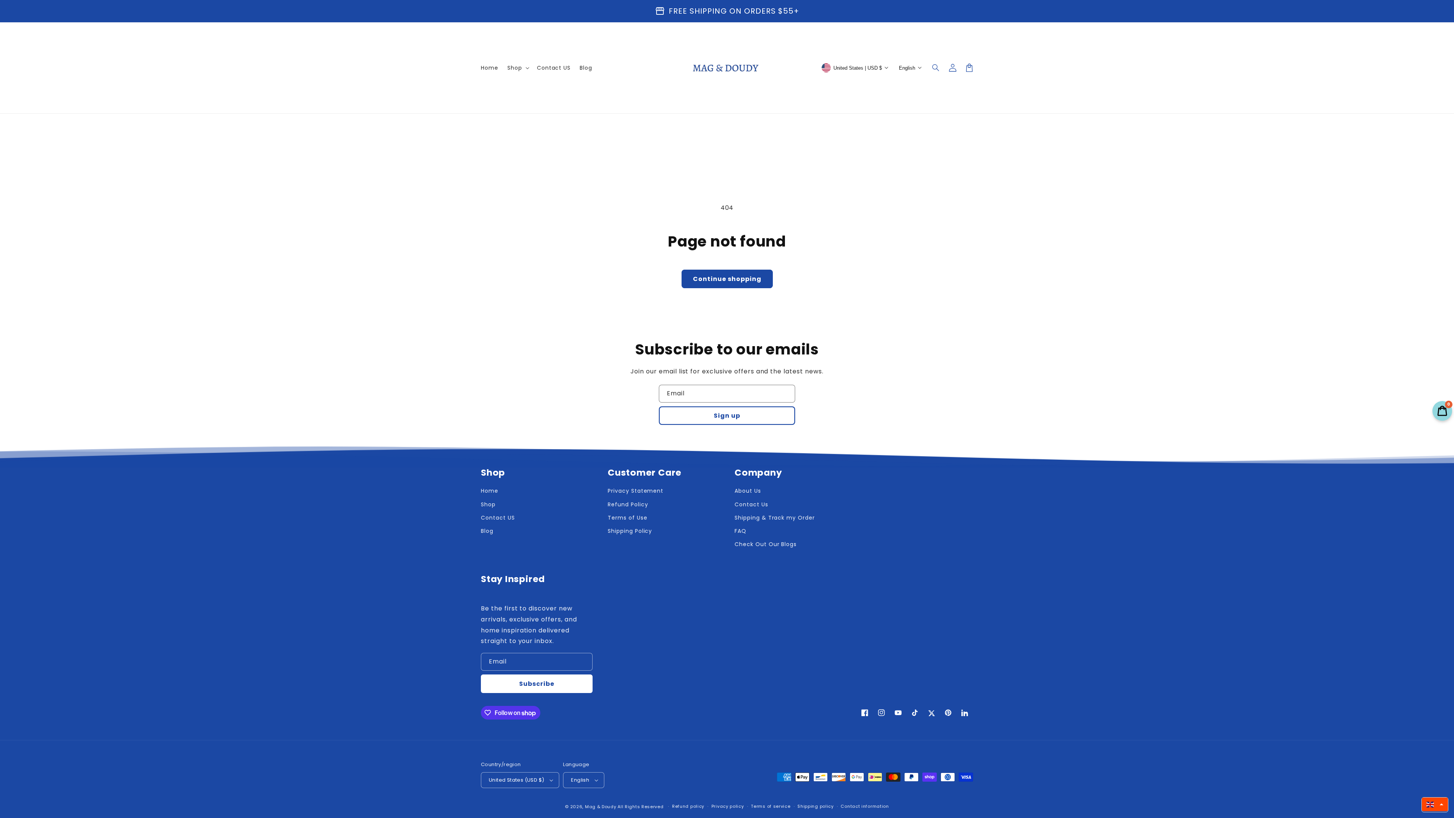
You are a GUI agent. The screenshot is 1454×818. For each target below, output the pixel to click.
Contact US (498, 517)
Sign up (727, 415)
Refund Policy (628, 504)
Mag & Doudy (600, 807)
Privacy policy (727, 806)
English (580, 780)
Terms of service (770, 806)
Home (489, 491)
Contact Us (751, 504)
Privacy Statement (635, 491)
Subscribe (536, 683)
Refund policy (688, 806)
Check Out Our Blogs (766, 544)
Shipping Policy (630, 531)
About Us (748, 491)
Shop (488, 504)
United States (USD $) (516, 780)
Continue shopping (727, 279)
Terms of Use (627, 517)
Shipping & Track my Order (775, 517)
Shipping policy (815, 806)
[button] (936, 67)
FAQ (740, 531)
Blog (487, 531)
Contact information (865, 806)
